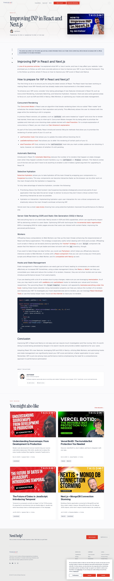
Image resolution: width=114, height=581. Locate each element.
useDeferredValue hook (29, 141)
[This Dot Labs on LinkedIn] (10, 563)
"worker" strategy (69, 244)
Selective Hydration (26, 171)
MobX (87, 269)
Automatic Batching (26, 153)
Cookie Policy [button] (79, 569)
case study (40, 207)
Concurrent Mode (27, 106)
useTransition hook (27, 137)
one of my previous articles (29, 66)
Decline (89, 575)
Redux (80, 269)
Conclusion (23, 338)
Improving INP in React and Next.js (41, 62)
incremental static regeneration (89, 222)
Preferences (76, 575)
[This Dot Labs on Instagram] (17, 563)
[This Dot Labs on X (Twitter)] (15, 563)
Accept (103, 575)
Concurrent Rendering (27, 102)
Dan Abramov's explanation (59, 125)
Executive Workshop (73, 3)
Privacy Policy (104, 556)
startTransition (72, 122)
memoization (93, 279)
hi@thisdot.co (104, 537)
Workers (21, 234)
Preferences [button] (75, 571)
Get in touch (60, 3)
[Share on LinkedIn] (12, 62)
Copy (101, 299)
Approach (44, 3)
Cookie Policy (104, 558)
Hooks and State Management (31, 262)
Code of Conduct (105, 554)
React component (62, 254)
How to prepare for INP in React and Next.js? (43, 79)
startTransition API (27, 144)
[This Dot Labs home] (7, 3)
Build (76, 558)
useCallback (58, 282)
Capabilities (38, 3)
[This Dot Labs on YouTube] (12, 563)
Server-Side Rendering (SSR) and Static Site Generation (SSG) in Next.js (50, 216)
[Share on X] (12, 58)
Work (50, 3)
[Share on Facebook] (12, 54)
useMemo (46, 282)
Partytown (66, 251)
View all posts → (99, 407)
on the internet (56, 294)
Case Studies (91, 554)
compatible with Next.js (64, 257)
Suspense (21, 178)
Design (76, 556)
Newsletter (90, 558)
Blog (89, 556)
